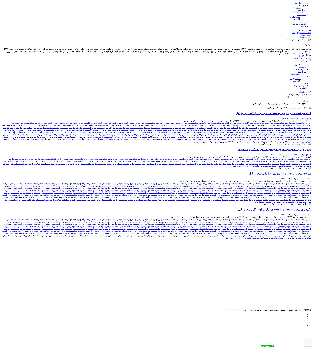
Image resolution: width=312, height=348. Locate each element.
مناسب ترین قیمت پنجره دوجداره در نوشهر (179, 130)
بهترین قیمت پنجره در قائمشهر (95, 123)
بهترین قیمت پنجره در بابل (257, 123)
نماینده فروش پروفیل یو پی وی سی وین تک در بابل (214, 141)
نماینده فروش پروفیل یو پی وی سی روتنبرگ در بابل (27, 139)
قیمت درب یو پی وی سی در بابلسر (225, 125)
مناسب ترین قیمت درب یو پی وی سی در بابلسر (166, 137)
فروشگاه (302, 5)
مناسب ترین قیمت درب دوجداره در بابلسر (273, 135)
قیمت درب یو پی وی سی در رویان (170, 125)
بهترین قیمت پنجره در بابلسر (235, 123)
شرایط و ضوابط (299, 24)
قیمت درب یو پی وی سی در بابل (251, 125)
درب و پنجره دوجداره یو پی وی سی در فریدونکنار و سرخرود (274, 149)
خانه (304, 101)
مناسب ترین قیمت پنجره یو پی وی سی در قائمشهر (180, 132)
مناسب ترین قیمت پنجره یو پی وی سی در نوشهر (63, 132)
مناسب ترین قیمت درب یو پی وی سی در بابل (203, 137)
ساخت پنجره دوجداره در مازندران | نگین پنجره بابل (280, 173)
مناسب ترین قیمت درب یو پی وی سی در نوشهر (127, 139)
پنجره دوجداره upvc (297, 125)
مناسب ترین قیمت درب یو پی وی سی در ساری (54, 137)
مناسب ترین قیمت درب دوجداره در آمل (28, 132)
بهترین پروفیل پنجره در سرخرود (289, 159)
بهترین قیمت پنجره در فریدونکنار (121, 123)
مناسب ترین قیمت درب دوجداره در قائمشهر (67, 135)
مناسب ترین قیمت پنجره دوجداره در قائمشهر (284, 130)
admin (284, 118)
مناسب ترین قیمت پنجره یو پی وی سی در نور (100, 132)
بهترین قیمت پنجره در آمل (277, 123)
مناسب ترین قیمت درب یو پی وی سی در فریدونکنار (283, 139)
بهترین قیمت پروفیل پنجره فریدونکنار (155, 159)
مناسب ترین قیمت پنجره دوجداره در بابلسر (186, 128)
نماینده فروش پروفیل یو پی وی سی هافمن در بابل (28, 164)
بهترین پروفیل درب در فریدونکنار (212, 159)
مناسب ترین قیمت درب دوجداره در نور (33, 195)
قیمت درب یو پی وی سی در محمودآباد (25, 125)
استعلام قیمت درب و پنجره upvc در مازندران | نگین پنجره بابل (273, 113)
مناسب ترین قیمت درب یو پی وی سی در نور (164, 139)
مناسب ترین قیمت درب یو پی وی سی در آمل (238, 137)
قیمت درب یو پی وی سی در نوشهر (281, 128)
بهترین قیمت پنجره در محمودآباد (70, 123)
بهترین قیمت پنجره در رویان (190, 123)
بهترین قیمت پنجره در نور (47, 123)
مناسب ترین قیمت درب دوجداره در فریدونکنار (103, 135)
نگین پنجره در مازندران (126, 236)
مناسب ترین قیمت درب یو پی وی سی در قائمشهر (243, 139)
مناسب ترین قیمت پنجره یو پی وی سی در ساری (33, 190)
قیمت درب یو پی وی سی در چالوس (197, 125)
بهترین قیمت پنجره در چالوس (212, 123)
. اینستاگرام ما (295, 17)
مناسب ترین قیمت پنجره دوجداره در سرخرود (50, 128)
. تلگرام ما (297, 19)
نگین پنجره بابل (140, 236)
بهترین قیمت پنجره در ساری (169, 123)
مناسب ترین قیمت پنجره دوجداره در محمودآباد (247, 130)
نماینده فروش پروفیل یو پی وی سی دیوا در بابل (66, 139)
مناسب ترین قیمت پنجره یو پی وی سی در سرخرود (263, 132)
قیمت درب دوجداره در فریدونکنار (201, 161)
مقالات (303, 22)
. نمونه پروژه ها (300, 8)
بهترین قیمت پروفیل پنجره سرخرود (184, 159)
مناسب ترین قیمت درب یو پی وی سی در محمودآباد (202, 139)
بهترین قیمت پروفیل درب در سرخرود (125, 159)
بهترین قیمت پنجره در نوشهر (26, 123)
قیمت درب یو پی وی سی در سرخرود (116, 125)
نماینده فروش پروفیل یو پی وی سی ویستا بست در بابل (256, 141)
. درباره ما (302, 10)
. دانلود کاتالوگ (295, 12)
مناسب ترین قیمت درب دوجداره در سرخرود (140, 135)
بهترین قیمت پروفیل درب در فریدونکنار (94, 159)
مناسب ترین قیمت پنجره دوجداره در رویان (117, 128)
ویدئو (309, 118)
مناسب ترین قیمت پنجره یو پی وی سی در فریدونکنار (222, 132)
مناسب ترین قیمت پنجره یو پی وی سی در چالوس (70, 130)
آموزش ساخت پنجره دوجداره (299, 123)
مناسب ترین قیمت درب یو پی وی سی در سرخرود (186, 164)
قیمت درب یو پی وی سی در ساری (144, 125)
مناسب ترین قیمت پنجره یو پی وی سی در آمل (144, 130)
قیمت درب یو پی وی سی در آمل (276, 125)
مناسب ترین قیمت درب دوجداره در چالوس (239, 135)
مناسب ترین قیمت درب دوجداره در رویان (206, 135)
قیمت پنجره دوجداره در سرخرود (40, 159)
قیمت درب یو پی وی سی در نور (39, 186)
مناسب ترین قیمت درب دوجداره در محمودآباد (30, 135)
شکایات (303, 26)
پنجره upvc (302, 154)
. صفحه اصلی (300, 3)
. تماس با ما (301, 15)
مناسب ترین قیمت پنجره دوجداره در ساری (84, 128)
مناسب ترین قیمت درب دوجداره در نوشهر (273, 137)
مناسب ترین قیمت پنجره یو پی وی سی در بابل (108, 130)
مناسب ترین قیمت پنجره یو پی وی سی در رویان (32, 130)
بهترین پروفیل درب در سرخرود (237, 159)
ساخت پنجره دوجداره (29, 183)
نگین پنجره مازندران (92, 139)
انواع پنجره (306, 159)
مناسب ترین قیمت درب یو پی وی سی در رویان (91, 137)
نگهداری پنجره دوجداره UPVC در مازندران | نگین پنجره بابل (274, 209)
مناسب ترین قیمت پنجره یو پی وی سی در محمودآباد (139, 132)
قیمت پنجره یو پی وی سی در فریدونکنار (256, 161)
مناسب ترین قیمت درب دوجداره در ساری (174, 135)
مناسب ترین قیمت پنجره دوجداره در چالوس (151, 128)
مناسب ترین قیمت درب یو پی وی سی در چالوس (128, 137)
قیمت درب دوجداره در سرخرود (228, 161)
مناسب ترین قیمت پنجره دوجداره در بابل (219, 128)
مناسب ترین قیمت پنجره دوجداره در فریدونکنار (72, 161)
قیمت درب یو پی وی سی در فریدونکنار (85, 125)
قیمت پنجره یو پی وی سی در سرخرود (287, 161)
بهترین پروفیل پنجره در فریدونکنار (263, 159)
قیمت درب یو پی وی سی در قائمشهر (55, 125)
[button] (305, 37)
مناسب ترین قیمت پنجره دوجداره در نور (213, 130)
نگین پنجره (104, 139)
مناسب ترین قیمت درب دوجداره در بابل (34, 193)
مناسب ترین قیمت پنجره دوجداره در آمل (251, 128)
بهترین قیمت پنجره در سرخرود (146, 123)
